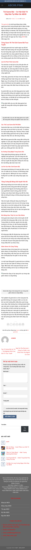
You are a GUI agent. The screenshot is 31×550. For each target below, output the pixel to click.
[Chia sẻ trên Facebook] (11, 324)
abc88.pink (15, 5)
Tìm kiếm (3, 424)
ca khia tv (26, 487)
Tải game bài (5, 24)
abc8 (7, 441)
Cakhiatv (21, 487)
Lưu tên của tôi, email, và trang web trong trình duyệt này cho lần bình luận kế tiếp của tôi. (15, 411)
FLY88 (21, 485)
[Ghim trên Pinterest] (20, 324)
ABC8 (23, 37)
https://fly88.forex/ (7, 490)
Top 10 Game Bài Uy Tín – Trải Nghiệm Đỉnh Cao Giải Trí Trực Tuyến (8, 351)
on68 (4, 535)
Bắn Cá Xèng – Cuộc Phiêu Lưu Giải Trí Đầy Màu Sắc (17, 447)
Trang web (6, 400)
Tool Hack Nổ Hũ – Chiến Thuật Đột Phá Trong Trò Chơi (18, 458)
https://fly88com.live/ (9, 488)
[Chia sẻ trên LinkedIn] (23, 324)
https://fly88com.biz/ (21, 488)
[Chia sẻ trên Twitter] (14, 324)
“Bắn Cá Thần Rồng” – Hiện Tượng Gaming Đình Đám (16, 453)
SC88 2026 (25, 490)
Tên (4, 385)
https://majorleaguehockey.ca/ (10, 487)
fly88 (14, 490)
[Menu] (2, 5)
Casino (17, 330)
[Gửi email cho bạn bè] (17, 324)
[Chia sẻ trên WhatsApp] (8, 324)
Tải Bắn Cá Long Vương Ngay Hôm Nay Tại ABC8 (17, 464)
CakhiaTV (16, 485)
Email (5, 393)
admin (23, 18)
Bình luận (6, 371)
